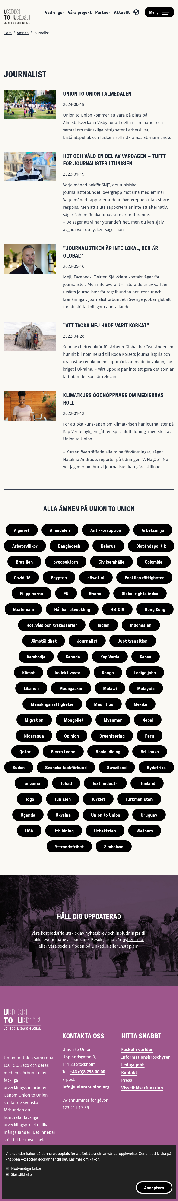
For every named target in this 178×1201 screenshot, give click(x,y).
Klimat (28, 672)
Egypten (59, 577)
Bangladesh (69, 546)
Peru (149, 735)
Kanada (73, 656)
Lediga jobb (145, 672)
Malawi (110, 688)
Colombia (153, 561)
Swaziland (117, 767)
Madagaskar (71, 688)
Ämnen (23, 32)
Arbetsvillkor (25, 546)
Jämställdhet (44, 640)
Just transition (133, 640)
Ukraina (63, 815)
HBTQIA (117, 609)
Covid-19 (22, 577)
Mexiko (140, 704)
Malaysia (146, 688)
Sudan (19, 767)
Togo (29, 799)
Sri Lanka (150, 751)
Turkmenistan (139, 799)
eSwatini (95, 577)
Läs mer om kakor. (84, 1159)
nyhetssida (133, 939)
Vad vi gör (54, 12)
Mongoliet (73, 720)
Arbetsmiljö (153, 530)
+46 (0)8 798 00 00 (87, 1072)
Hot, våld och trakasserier (51, 625)
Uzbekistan (105, 830)
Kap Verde (109, 656)
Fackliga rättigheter (144, 577)
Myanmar (113, 720)
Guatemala (23, 609)
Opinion (71, 735)
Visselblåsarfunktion (142, 1088)
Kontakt (129, 1072)
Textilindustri (105, 783)
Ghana (95, 593)
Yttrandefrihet (69, 846)
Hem (8, 32)
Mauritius (103, 704)
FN (66, 593)
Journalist (87, 640)
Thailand (147, 783)
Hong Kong (155, 609)
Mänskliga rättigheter (52, 704)
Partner (102, 12)
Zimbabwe (113, 846)
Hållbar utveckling (72, 609)
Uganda (28, 815)
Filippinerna (31, 593)
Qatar (25, 751)
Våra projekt (80, 12)
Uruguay (149, 815)
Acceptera (154, 1187)
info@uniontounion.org (85, 1087)
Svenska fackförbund (66, 767)
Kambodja (36, 656)
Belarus (108, 546)
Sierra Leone (63, 751)
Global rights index (140, 593)
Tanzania (31, 783)
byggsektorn (65, 561)
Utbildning (64, 830)
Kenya (145, 656)
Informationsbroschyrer (145, 1057)
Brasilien (24, 561)
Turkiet (98, 799)
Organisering (112, 735)
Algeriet (21, 530)
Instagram (128, 946)
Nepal (147, 720)
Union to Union (105, 815)
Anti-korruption (105, 530)
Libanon (31, 688)
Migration (34, 720)
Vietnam (145, 830)
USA (29, 830)
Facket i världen (137, 1049)
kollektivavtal (68, 672)
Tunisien (62, 799)
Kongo (108, 672)
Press (126, 1080)
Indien (104, 625)
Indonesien (141, 625)
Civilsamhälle (111, 561)
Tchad (66, 783)
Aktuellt (122, 12)
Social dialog (108, 751)
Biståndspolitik (151, 546)
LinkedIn (100, 946)
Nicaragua (34, 735)
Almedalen (60, 530)
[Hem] (17, 16)
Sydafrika (156, 767)
